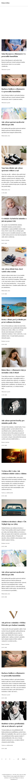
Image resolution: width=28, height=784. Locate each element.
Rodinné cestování (5, 341)
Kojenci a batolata (5, 240)
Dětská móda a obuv (6, 135)
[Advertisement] (14, 21)
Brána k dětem (5, 3)
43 (18, 759)
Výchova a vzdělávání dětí (7, 492)
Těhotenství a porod (6, 69)
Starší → (24, 759)
